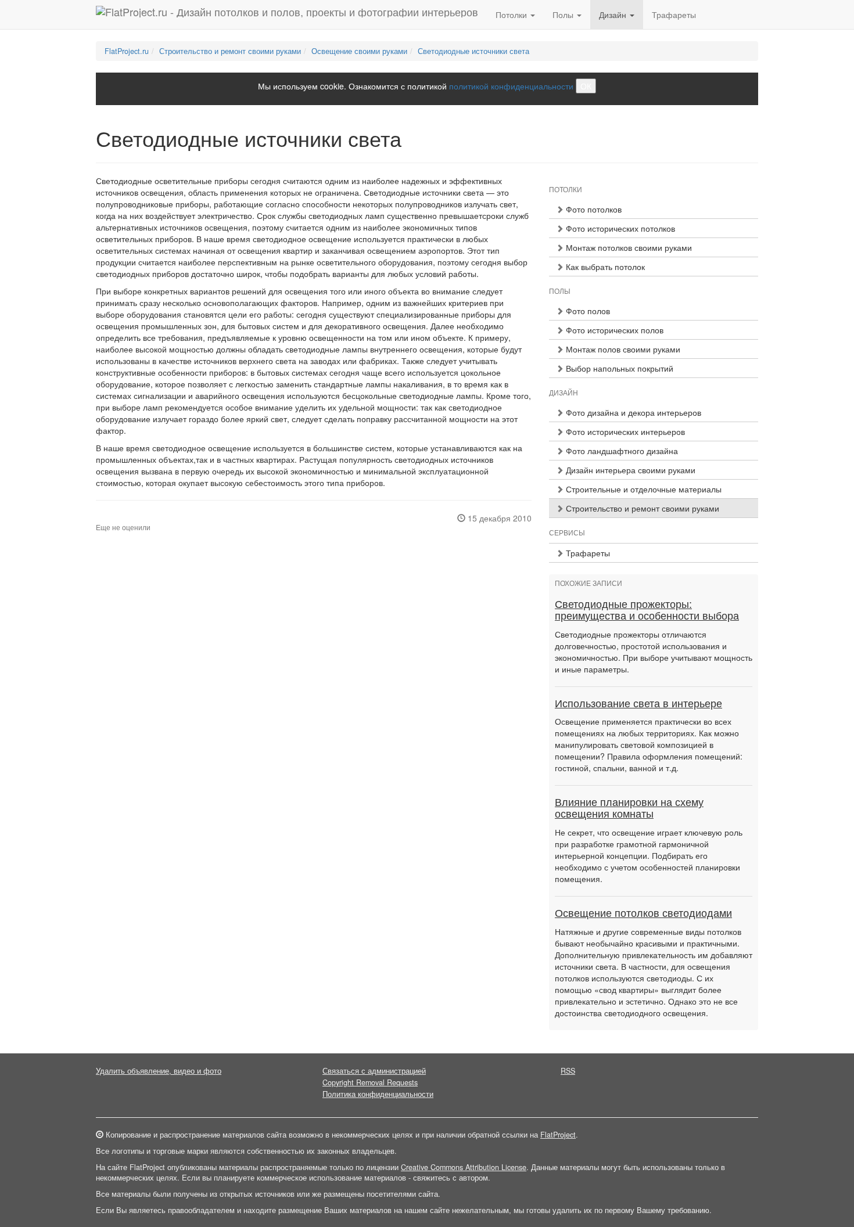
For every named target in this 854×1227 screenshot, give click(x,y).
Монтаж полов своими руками (622, 349)
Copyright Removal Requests (370, 1082)
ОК (585, 86)
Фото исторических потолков (619, 228)
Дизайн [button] (614, 14)
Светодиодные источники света (473, 51)
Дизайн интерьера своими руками (629, 470)
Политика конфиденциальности (377, 1094)
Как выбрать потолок (604, 266)
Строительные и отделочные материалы (643, 489)
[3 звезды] (113, 517)
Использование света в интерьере (638, 704)
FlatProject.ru (127, 51)
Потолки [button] (512, 14)
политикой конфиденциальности (511, 86)
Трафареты (674, 14)
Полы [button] (564, 14)
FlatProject (558, 1134)
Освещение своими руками (359, 51)
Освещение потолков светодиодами (643, 913)
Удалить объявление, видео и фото (158, 1071)
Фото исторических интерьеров (624, 431)
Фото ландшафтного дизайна (621, 450)
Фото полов (587, 310)
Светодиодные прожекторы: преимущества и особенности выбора (647, 610)
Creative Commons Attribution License (463, 1167)
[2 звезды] (106, 517)
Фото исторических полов (613, 330)
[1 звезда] (99, 517)
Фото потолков (593, 209)
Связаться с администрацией (374, 1071)
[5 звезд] (127, 517)
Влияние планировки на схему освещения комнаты (629, 808)
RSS (568, 1071)
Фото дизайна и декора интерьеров (632, 412)
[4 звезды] (120, 517)
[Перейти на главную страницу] (287, 14)
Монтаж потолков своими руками (628, 247)
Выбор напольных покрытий (618, 368)
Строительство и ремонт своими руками (230, 51)
